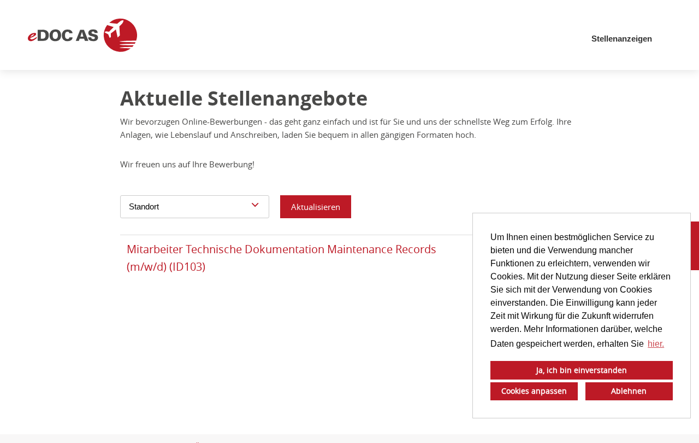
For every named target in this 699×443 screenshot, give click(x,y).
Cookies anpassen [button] (534, 391)
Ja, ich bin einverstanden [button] (581, 370)
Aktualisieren (315, 206)
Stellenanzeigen (621, 38)
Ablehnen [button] (629, 391)
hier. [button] (656, 343)
